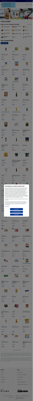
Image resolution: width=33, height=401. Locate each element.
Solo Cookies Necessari (16, 211)
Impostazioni (16, 214)
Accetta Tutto (16, 209)
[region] (16, 200)
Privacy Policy (24, 202)
